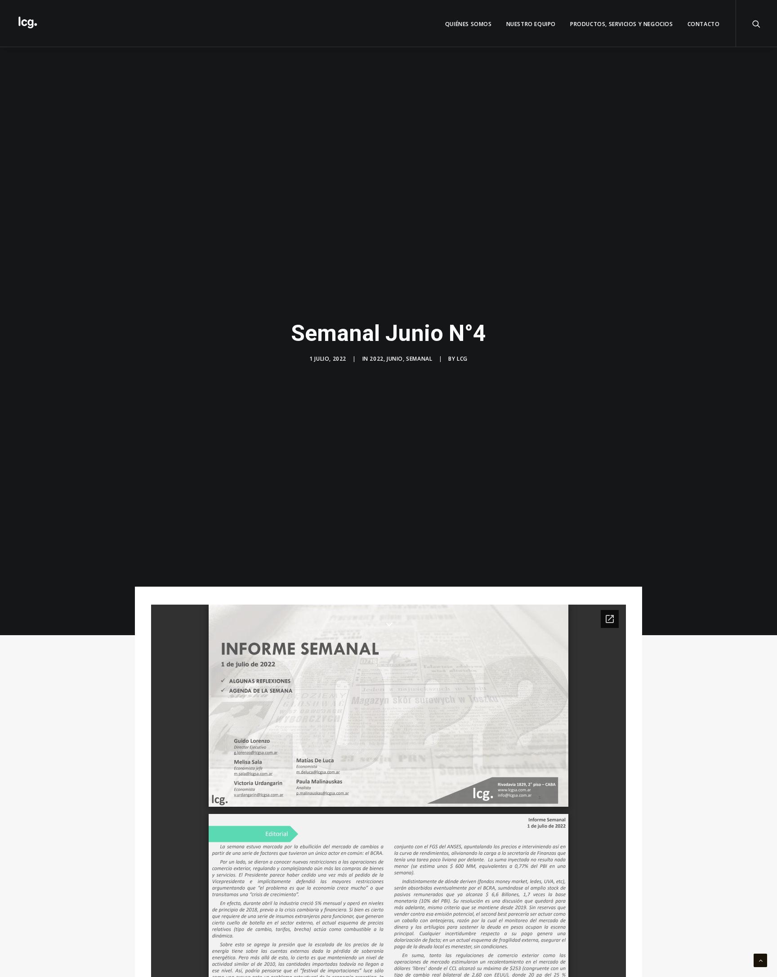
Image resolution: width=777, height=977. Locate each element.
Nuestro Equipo (531, 24)
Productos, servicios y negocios (621, 24)
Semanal (419, 359)
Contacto (704, 24)
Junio (395, 359)
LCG (462, 359)
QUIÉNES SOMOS (468, 24)
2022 (376, 359)
